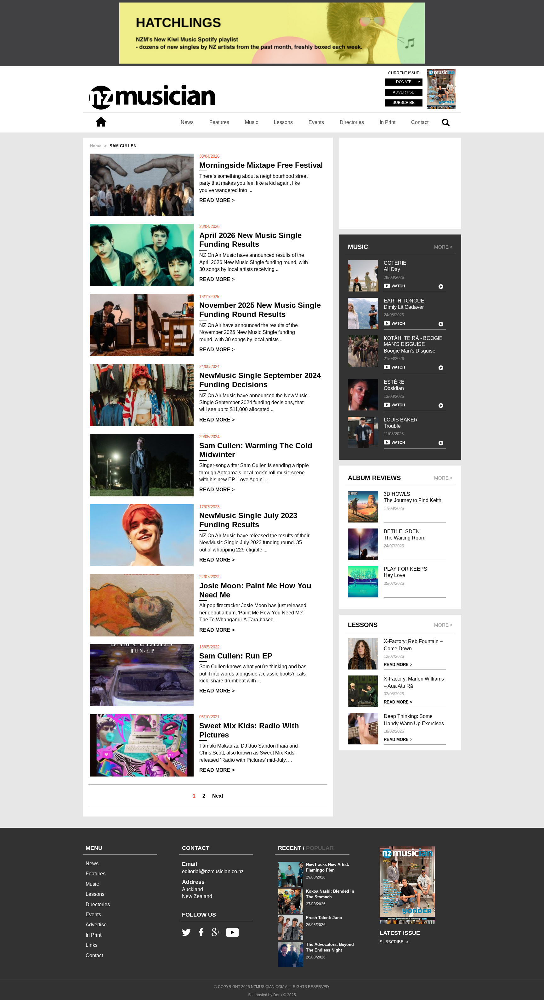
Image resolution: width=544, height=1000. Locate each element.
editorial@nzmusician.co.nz (213, 871)
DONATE (403, 82)
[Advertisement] (400, 183)
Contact (419, 122)
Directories (352, 122)
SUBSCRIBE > (394, 942)
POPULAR (320, 848)
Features (219, 122)
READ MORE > (217, 200)
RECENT (289, 848)
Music (251, 122)
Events (316, 122)
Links (92, 945)
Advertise (96, 924)
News (187, 122)
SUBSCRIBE (404, 102)
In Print (387, 122)
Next (217, 796)
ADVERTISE (403, 92)
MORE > (443, 247)
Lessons (283, 122)
